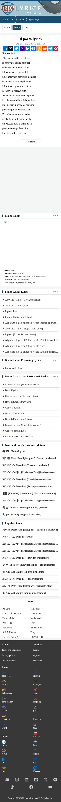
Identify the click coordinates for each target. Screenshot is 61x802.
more (54, 216)
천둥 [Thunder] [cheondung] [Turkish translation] (29, 493)
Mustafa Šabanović (11, 613)
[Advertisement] (30, 180)
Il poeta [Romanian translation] (20, 334)
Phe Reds (7, 623)
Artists (7, 27)
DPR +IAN (36, 613)
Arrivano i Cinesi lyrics (16, 305)
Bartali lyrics (11, 390)
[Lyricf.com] (30, 8)
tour (35, 728)
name (4, 710)
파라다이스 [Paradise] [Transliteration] (23, 579)
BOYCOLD (36, 637)
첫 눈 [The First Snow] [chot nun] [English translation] (25, 507)
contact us (37, 661)
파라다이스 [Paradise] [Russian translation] (25, 465)
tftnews (5, 745)
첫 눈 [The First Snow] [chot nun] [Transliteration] (29, 564)
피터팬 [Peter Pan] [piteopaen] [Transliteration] (27, 586)
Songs (21, 19)
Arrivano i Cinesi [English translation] (24, 328)
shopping (37, 702)
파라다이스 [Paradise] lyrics (17, 536)
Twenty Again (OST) (12, 637)
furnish (5, 736)
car (3, 762)
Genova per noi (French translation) (22, 384)
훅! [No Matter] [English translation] (21, 514)
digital (36, 754)
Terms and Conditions (11, 650)
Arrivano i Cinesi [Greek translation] (23, 299)
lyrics (35, 745)
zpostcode (6, 676)
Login (36, 650)
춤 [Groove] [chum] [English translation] (23, 571)
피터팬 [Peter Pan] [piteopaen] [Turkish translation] (30, 529)
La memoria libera (14, 368)
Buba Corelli (36, 627)
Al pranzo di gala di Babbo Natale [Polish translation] (31, 340)
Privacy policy (8, 655)
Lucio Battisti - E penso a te (19, 436)
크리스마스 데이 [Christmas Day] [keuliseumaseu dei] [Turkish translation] (28, 544)
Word (4, 728)
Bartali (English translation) (18, 402)
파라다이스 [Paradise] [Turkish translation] (25, 557)
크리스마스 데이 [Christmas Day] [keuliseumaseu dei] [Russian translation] (28, 472)
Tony (33, 632)
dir (34, 762)
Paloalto (6, 609)
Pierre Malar (8, 618)
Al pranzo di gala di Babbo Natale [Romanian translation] (32, 322)
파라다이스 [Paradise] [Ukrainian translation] (26, 479)
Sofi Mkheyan (9, 632)
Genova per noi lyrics (15, 430)
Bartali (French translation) (18, 419)
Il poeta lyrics (35, 19)
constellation (7, 702)
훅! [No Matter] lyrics (13, 451)
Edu (3, 771)
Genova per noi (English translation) (23, 425)
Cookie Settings (9, 661)
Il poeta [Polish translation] (18, 317)
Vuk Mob (7, 627)
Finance (36, 771)
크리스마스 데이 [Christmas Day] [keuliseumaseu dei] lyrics (28, 551)
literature (37, 719)
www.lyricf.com (32, 798)
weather (5, 684)
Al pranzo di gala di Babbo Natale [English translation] (32, 351)
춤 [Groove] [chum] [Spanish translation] (24, 593)
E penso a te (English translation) (21, 396)
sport (35, 693)
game (35, 710)
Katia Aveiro (36, 618)
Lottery (36, 736)
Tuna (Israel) (36, 609)
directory (6, 719)
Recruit (36, 676)
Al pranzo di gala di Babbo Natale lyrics (25, 346)
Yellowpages (7, 693)
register (36, 655)
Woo (32, 623)
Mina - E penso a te (14, 413)
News (27, 27)
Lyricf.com (8, 19)
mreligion (37, 684)
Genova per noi (12, 407)
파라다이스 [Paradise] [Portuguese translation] (27, 486)
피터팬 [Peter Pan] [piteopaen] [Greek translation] (29, 458)
